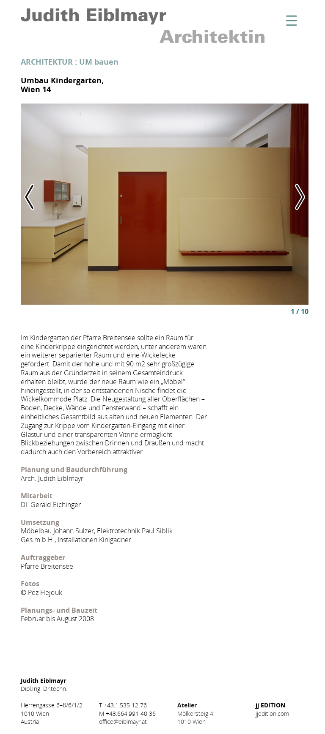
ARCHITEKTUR (47, 62)
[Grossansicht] (164, 204)
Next (279, 197)
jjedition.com (272, 713)
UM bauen (98, 62)
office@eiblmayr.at (123, 722)
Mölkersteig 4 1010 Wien (195, 713)
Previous (49, 197)
